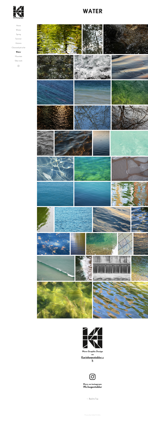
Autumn (18, 43)
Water (18, 52)
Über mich (18, 61)
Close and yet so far (18, 47)
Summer (18, 39)
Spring (18, 34)
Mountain (18, 56)
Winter (18, 30)
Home (18, 25)
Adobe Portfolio (95, 415)
